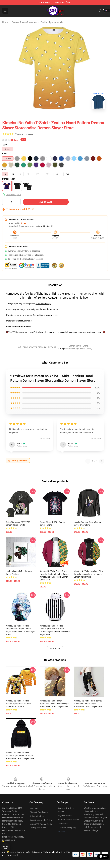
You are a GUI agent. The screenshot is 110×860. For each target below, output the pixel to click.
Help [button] (105, 856)
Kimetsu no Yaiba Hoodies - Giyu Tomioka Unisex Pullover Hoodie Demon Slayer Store (88, 574)
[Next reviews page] (101, 461)
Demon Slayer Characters (24, 22)
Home (5, 22)
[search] (100, 11)
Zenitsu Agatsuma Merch (53, 22)
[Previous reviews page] (87, 461)
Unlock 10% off (5, 847)
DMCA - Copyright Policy (41, 820)
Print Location (8, 179)
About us (34, 808)
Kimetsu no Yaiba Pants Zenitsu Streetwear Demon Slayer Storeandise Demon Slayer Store (88, 704)
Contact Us (62, 824)
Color (4, 154)
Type (4, 144)
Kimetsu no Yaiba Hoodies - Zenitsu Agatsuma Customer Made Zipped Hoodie (18, 704)
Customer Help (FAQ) (67, 828)
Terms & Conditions (39, 812)
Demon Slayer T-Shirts (78, 346)
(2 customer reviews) (24, 134)
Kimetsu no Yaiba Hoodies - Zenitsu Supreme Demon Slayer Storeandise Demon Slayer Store (20, 756)
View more (55, 649)
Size (4, 170)
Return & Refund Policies (68, 820)
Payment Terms (64, 816)
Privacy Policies (37, 816)
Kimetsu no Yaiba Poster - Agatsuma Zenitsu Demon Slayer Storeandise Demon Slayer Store (54, 704)
